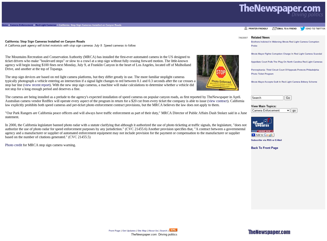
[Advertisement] (126, 182)
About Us (153, 230)
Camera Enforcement (21, 25)
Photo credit (13, 145)
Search (163, 230)
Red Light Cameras (46, 25)
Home (5, 25)
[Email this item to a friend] (286, 29)
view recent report (37, 85)
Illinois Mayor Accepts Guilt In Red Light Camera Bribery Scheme (284, 82)
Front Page (114, 230)
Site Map (142, 230)
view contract (217, 101)
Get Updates (128, 230)
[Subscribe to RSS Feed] (173, 230)
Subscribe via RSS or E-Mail (266, 140)
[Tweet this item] (312, 29)
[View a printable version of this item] (257, 29)
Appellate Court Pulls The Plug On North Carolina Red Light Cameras (286, 62)
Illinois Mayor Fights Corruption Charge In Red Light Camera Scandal (286, 54)
